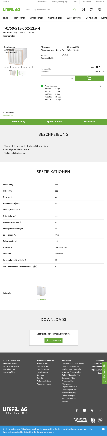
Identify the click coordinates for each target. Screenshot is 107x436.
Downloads (91, 18)
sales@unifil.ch (9, 372)
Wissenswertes (74, 18)
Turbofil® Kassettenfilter (71, 375)
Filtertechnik (19, 18)
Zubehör (65, 402)
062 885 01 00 (9, 369)
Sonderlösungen (68, 396)
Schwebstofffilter (68, 378)
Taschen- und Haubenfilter (72, 369)
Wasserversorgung (44, 384)
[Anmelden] (83, 9)
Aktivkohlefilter (68, 381)
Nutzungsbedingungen (60, 2)
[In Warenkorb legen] (89, 78)
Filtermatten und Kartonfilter (73, 363)
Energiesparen (42, 372)
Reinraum (40, 375)
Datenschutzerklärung (45, 432)
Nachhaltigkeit (55, 18)
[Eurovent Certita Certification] (80, 420)
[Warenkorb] (100, 9)
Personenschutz (43, 366)
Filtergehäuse (67, 384)
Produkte (100, 361)
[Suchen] (74, 9)
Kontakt (101, 373)
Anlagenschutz (42, 363)
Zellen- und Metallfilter (71, 366)
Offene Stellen (42, 2)
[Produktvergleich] (91, 9)
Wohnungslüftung (44, 381)
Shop (5, 18)
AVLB (75, 2)
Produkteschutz (43, 369)
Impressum (100, 2)
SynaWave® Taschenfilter (71, 372)
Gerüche (40, 378)
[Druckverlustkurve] (22, 73)
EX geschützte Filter (69, 387)
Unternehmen (36, 18)
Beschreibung (18, 122)
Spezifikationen (54, 122)
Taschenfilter (8, 115)
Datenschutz (86, 2)
